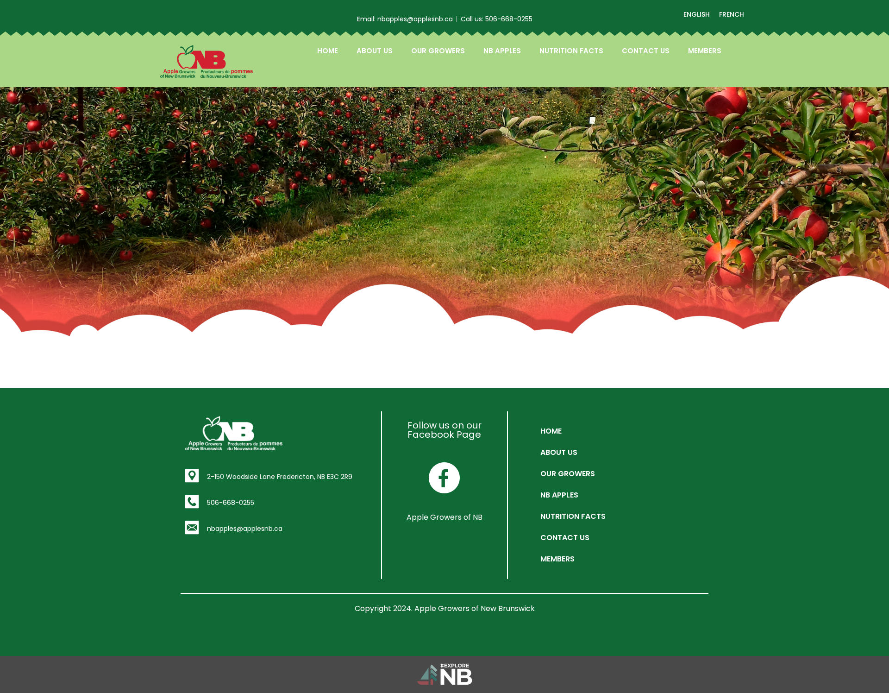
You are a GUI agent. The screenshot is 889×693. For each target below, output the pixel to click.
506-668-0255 (230, 502)
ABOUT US (375, 51)
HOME (327, 51)
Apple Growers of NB (444, 517)
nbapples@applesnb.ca (244, 528)
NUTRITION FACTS (571, 51)
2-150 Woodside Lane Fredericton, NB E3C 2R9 (279, 476)
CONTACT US (646, 51)
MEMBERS (704, 51)
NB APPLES (502, 51)
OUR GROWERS (438, 51)
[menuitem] (696, 14)
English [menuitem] (696, 14)
